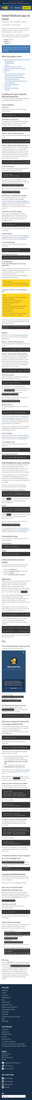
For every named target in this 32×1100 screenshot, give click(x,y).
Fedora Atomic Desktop (21, 335)
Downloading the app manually (13, 67)
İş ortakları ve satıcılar (8, 1041)
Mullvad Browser (7, 1005)
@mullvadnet (8, 1078)
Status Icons (15, 428)
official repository (15, 896)
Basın (3, 1019)
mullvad (7, 1087)
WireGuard (19, 883)
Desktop (24, 22)
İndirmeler (5, 1014)
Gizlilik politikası (7, 1034)
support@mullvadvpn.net (13, 1063)
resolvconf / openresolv (13, 771)
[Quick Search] (12, 7)
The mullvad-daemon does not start (15, 74)
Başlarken (27, 8)
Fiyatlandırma (6, 997)
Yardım (4, 993)
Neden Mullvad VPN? (8, 1009)
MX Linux (7, 90)
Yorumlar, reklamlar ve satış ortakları (13, 1044)
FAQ (5, 72)
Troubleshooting (9, 63)
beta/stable (5, 277)
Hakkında (5, 990)
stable (24, 275)
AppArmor (7, 70)
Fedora (7, 65)
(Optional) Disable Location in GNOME (14, 68)
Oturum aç (18, 8)
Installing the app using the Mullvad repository (17, 59)
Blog (3, 1000)
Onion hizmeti (9, 1069)
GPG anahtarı (9, 1066)
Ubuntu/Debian (9, 61)
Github (6, 482)
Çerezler (4, 1037)
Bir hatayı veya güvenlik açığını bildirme (14, 1046)
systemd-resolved (25, 770)
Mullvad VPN (6, 1002)
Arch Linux (8, 86)
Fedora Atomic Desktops (12, 88)
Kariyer (4, 1021)
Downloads (16, 477)
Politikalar (5, 1029)
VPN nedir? (5, 1012)
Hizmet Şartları (6, 1039)
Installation (17, 22)
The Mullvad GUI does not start (13, 75)
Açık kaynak (5, 1032)
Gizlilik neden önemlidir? (9, 1007)
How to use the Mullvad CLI (21, 237)
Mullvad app (5, 22)
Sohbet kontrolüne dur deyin (11, 1017)
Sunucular (5, 995)
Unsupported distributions (11, 84)
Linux (11, 22)
